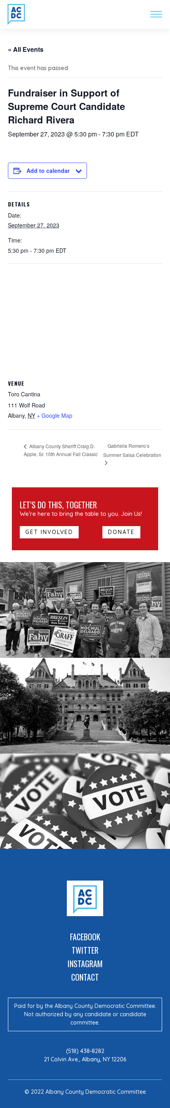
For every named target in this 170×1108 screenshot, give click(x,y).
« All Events (25, 49)
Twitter (85, 950)
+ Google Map (54, 415)
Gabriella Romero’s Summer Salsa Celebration (132, 450)
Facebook (85, 937)
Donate (121, 532)
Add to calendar (48, 170)
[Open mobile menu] (156, 14)
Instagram (85, 964)
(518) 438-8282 (85, 1051)
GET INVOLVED (49, 532)
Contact (85, 977)
